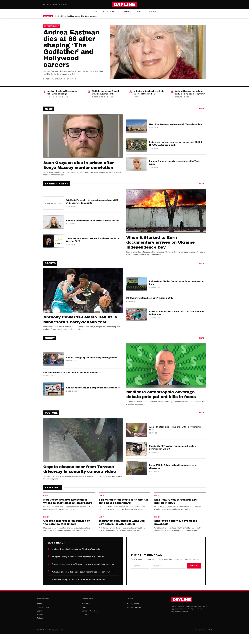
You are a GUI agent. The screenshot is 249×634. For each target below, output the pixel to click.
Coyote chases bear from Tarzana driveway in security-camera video (79, 469)
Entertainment (110, 11)
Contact (85, 614)
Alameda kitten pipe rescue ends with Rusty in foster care (175, 428)
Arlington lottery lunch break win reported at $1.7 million (148, 92)
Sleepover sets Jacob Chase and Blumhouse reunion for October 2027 (93, 239)
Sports (128, 11)
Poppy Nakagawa (54, 79)
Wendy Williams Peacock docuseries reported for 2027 (93, 220)
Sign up (194, 566)
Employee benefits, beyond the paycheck (175, 522)
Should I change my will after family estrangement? (91, 357)
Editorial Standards (90, 611)
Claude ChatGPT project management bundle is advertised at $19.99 (172, 447)
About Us (85, 604)
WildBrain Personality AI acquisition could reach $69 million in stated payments (92, 201)
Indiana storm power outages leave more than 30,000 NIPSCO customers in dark (175, 143)
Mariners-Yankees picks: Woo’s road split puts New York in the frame (176, 313)
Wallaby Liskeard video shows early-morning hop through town (190, 92)
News (94, 11)
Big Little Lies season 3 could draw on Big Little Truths (105, 92)
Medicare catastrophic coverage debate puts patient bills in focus (161, 394)
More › (202, 109)
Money (140, 11)
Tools (84, 607)
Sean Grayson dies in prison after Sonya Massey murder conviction (78, 165)
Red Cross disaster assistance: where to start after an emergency (67, 501)
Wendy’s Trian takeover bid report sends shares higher (93, 388)
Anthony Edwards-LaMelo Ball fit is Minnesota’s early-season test (80, 319)
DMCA (210, 630)
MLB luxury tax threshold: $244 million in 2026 (149, 298)
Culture (153, 11)
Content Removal (134, 607)
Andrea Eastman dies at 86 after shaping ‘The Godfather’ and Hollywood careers (71, 48)
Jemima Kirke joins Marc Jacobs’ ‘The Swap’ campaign (76, 16)
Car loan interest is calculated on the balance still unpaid (66, 522)
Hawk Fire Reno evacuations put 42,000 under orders (175, 124)
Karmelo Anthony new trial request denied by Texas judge (174, 162)
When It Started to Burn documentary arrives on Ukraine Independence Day (160, 242)
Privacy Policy (133, 604)
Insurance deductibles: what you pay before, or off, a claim (122, 522)
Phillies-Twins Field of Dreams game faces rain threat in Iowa (176, 282)
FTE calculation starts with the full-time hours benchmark (72, 372)
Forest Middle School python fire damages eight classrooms (173, 466)
